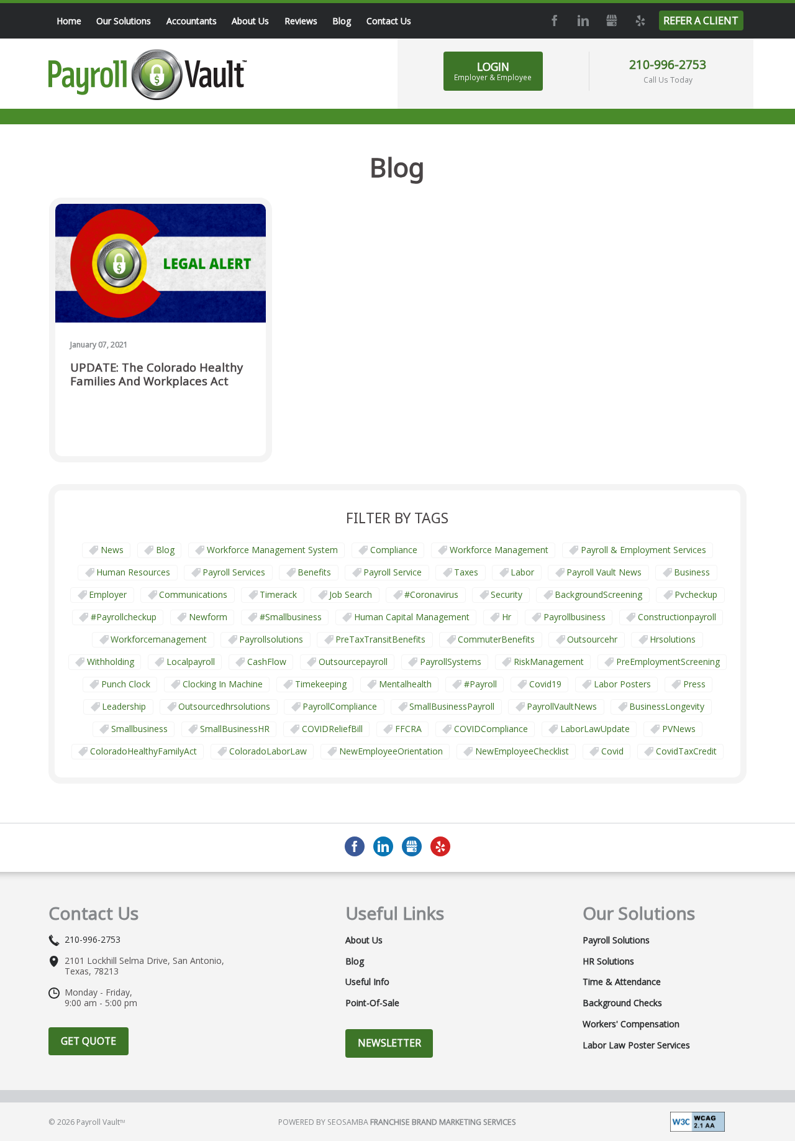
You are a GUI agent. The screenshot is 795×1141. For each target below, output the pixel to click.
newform (208, 617)
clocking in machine (223, 684)
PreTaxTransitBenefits (380, 639)
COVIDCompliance (491, 729)
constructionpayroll (677, 617)
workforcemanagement (159, 639)
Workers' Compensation (631, 1024)
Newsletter (389, 1043)
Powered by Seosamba (397, 1122)
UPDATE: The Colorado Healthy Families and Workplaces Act (156, 374)
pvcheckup (696, 594)
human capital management (412, 617)
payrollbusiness (574, 617)
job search (350, 594)
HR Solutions (608, 961)
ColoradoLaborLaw (268, 751)
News (112, 550)
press (694, 684)
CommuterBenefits (496, 639)
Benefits (314, 572)
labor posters (622, 684)
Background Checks (622, 1003)
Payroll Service (392, 572)
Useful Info (367, 982)
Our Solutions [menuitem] (123, 21)
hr (506, 617)
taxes (466, 572)
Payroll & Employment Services (643, 550)
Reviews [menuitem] (300, 21)
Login (493, 71)
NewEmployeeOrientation (391, 751)
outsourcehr (592, 639)
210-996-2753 (667, 64)
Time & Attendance (622, 982)
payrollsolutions (271, 639)
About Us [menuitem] (250, 21)
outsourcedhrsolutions (224, 706)
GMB (612, 20)
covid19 (545, 684)
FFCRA (408, 729)
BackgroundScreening (598, 594)
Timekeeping (321, 684)
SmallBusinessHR (235, 729)
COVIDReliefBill (332, 729)
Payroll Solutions (616, 940)
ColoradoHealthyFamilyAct (143, 751)
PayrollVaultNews (562, 706)
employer (108, 594)
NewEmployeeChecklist (522, 751)
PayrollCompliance (339, 706)
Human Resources (133, 572)
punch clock (125, 684)
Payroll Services (233, 572)
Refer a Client (700, 20)
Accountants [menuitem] (191, 21)
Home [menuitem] (69, 21)
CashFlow (266, 661)
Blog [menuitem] (341, 21)
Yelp (640, 20)
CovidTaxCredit (686, 751)
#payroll (480, 684)
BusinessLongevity (666, 706)
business (692, 572)
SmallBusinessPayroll (451, 706)
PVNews (679, 729)
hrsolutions (673, 639)
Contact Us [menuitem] (388, 21)
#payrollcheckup (124, 617)
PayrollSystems (450, 661)
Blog (165, 550)
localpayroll (190, 661)
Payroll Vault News (604, 572)
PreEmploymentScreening (668, 661)
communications (193, 594)
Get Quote (88, 1041)
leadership (124, 706)
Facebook (555, 20)
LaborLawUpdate (595, 729)
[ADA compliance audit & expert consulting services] (697, 1121)
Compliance (393, 550)
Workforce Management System (272, 550)
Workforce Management (499, 550)
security (506, 594)
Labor (522, 572)
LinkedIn (583, 20)
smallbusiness (139, 729)
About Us (364, 940)
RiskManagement (549, 661)
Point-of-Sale (372, 1003)
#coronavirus (431, 594)
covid (612, 751)
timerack (278, 594)
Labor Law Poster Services (636, 1045)
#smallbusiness (291, 617)
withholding (110, 661)
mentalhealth (405, 684)
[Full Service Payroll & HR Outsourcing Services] (147, 74)
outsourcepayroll (353, 661)
